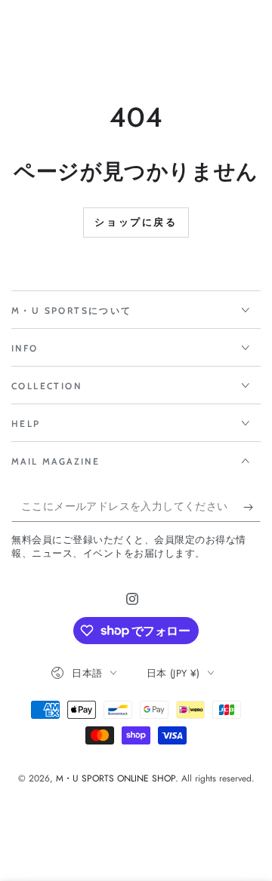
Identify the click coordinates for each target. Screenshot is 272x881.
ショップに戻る (135, 222)
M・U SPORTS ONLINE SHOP (115, 778)
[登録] (252, 506)
